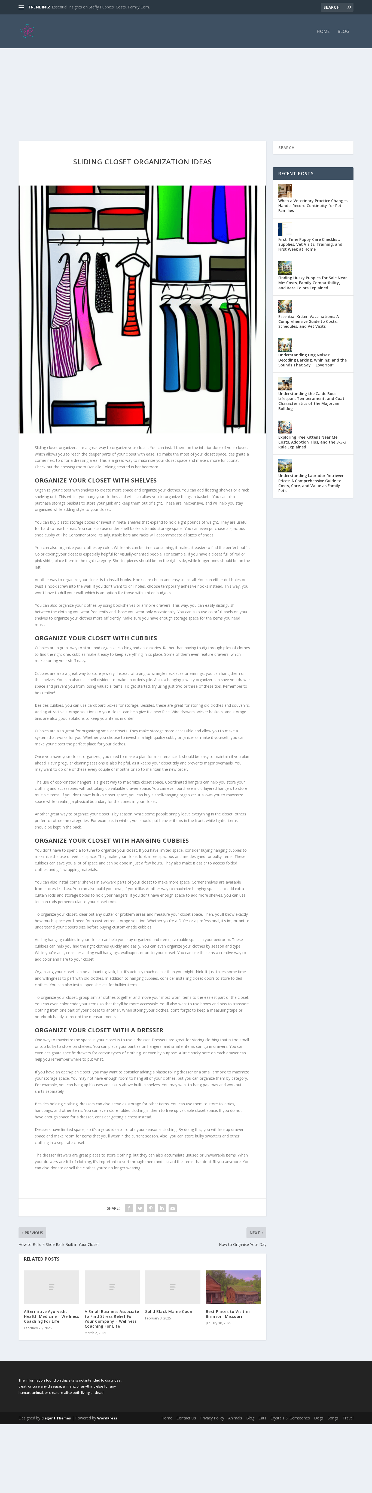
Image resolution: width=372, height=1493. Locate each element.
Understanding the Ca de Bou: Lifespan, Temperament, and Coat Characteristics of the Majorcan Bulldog (311, 401)
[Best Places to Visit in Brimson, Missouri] (233, 1287)
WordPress (107, 1418)
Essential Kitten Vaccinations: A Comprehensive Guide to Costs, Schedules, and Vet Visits (308, 321)
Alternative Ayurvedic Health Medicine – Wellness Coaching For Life (51, 1316)
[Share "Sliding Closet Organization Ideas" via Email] (172, 1208)
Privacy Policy (212, 1418)
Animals (235, 1418)
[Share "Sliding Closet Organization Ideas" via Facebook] (129, 1208)
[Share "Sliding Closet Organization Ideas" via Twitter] (140, 1208)
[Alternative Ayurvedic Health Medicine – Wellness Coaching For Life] (51, 1286)
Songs (333, 1418)
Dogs (319, 1418)
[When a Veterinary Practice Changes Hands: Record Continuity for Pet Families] (285, 191)
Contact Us (186, 1418)
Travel (348, 1418)
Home (323, 31)
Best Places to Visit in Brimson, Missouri (228, 1314)
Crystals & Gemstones (290, 1418)
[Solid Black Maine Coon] (172, 1286)
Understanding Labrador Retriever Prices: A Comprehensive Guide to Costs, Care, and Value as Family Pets (311, 483)
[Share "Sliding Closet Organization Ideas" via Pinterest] (150, 1208)
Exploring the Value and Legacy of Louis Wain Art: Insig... (101, 7)
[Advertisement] (186, 89)
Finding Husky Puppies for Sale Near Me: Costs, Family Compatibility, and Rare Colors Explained (312, 282)
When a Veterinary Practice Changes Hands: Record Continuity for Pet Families (312, 205)
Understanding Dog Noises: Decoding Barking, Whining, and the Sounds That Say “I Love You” (312, 359)
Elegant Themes (56, 1418)
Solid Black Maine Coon (168, 1311)
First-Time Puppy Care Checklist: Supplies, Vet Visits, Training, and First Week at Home (310, 244)
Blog (343, 31)
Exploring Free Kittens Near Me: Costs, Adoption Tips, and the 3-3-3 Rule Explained (312, 442)
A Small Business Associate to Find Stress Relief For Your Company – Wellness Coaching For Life (112, 1319)
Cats (262, 1418)
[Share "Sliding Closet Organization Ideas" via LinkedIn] (161, 1208)
